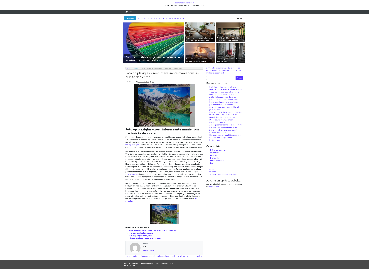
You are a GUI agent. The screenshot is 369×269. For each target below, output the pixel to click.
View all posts (148, 250)
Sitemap (212, 172)
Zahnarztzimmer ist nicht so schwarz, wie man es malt (179, 256)
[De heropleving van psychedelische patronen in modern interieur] (200, 53)
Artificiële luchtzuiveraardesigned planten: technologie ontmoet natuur (161, 18)
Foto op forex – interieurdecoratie (142, 256)
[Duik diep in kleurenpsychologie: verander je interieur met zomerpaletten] (153, 45)
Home (129, 12)
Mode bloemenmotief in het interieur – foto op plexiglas (152, 230)
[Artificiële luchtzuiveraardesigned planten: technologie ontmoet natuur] (230, 32)
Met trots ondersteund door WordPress (138, 263)
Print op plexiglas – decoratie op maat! (144, 238)
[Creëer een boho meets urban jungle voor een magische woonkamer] (200, 32)
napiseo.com (214, 187)
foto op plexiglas (132, 145)
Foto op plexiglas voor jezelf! (140, 235)
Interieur (127, 55)
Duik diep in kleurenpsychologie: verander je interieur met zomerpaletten (152, 59)
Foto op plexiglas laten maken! (141, 233)
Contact (212, 169)
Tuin (214, 163)
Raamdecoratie (218, 160)
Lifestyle (220, 35)
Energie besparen (219, 150)
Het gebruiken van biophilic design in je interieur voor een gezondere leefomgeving (225, 137)
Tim (153, 82)
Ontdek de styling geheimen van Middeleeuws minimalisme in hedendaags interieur (222, 119)
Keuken (215, 155)
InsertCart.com (129, 265)
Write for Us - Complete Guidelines (223, 174)
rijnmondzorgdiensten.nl (184, 3)
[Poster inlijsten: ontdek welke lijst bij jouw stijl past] (230, 53)
